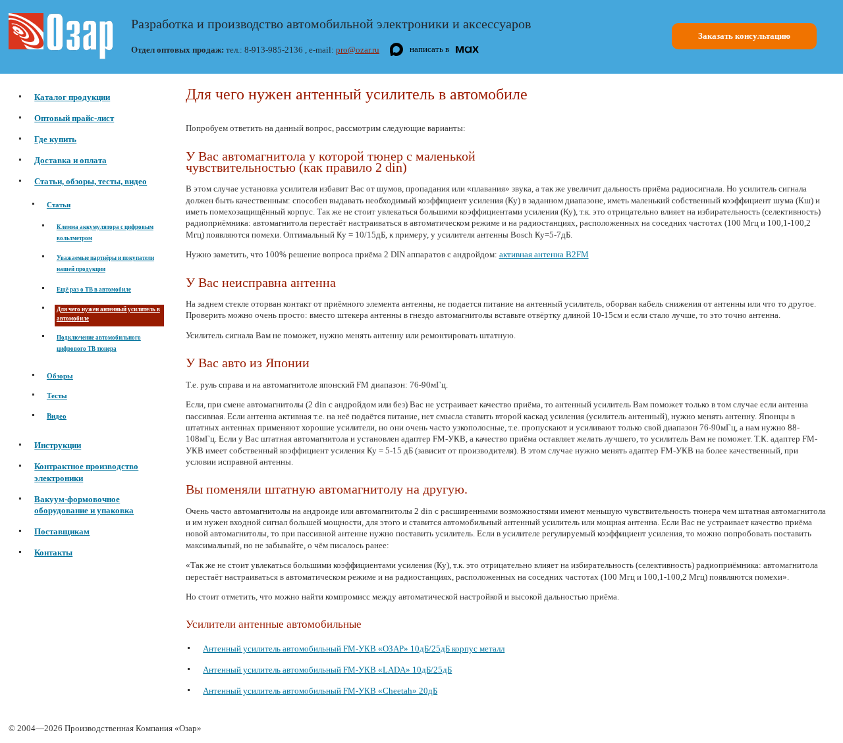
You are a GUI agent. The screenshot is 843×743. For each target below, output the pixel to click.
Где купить (55, 139)
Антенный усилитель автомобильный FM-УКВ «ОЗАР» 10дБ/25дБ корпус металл (353, 648)
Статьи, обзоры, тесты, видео (90, 181)
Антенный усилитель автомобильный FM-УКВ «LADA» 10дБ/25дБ (327, 670)
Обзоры (60, 376)
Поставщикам (62, 531)
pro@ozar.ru (357, 50)
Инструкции (57, 445)
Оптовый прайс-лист (74, 118)
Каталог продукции (72, 97)
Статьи (58, 205)
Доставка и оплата (70, 160)
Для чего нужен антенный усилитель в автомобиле (108, 314)
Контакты (53, 552)
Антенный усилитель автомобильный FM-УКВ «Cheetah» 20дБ (320, 691)
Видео (57, 416)
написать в (429, 49)
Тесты (57, 395)
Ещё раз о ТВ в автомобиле (94, 289)
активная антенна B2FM (544, 254)
